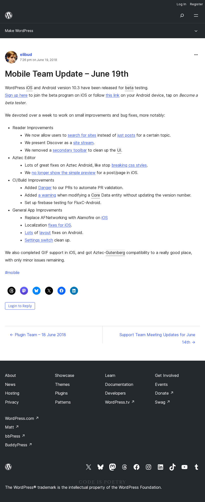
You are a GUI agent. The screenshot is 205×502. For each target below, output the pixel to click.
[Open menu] (197, 15)
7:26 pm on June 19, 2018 (38, 60)
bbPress (15, 436)
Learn (110, 375)
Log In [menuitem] (181, 4)
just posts (126, 135)
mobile (12, 272)
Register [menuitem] (196, 4)
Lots (29, 232)
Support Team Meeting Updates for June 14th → (157, 338)
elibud (26, 54)
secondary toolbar (70, 150)
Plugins (61, 393)
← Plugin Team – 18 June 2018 (38, 334)
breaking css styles (129, 165)
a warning (47, 195)
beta (129, 87)
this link (113, 95)
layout (45, 232)
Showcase (64, 375)
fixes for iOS (59, 225)
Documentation (119, 384)
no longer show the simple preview (64, 172)
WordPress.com (22, 418)
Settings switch (39, 240)
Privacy (12, 402)
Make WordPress (19, 30)
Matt (12, 427)
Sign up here (16, 95)
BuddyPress (18, 444)
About (10, 375)
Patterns (63, 402)
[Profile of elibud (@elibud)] (11, 58)
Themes (62, 384)
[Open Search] (182, 15)
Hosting (12, 393)
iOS (29, 87)
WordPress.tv (120, 402)
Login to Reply (20, 305)
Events (161, 384)
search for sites (82, 135)
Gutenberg (115, 252)
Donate (164, 393)
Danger (45, 187)
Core (95, 195)
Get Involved (167, 375)
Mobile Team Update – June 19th (66, 74)
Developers (115, 393)
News (10, 384)
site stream (83, 142)
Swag (162, 402)
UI (119, 150)
